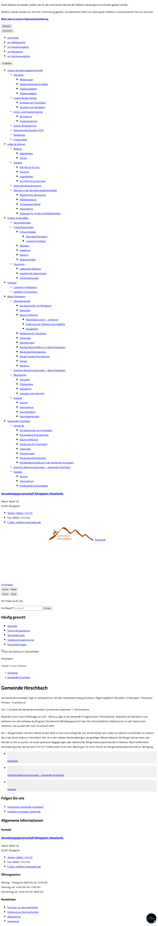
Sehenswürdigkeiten (30, 268)
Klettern (24, 255)
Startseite (12, 672)
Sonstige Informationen (32, 393)
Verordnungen (27, 342)
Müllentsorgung (28, 199)
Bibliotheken (26, 153)
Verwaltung (26, 116)
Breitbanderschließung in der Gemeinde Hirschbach (47, 462)
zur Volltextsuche (16, 42)
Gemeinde (19, 425)
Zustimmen (7, 31)
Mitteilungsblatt (28, 93)
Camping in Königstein (25, 287)
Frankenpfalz (20, 139)
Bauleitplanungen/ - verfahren (42, 319)
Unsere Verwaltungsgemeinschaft (25, 70)
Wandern (24, 245)
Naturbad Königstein (37, 236)
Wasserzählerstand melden (34, 84)
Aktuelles (18, 75)
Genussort (25, 310)
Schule (23, 158)
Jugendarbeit (26, 176)
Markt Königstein (16, 296)
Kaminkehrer (26, 208)
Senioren (24, 172)
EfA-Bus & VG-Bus (30, 167)
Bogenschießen (28, 259)
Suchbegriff (7, 608)
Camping (12, 282)
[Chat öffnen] (151, 918)
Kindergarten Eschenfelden (34, 485)
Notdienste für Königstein (33, 333)
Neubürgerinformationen (33, 352)
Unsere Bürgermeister (25, 98)
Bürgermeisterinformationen (35, 356)
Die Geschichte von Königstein (36, 305)
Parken (23, 361)
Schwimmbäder (28, 232)
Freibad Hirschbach (36, 241)
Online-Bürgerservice (25, 125)
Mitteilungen (26, 79)
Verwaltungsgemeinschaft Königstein (32, 493)
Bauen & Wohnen (29, 315)
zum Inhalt (13, 37)
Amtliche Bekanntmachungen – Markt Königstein (40, 370)
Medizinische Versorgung (33, 195)
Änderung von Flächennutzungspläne (45, 324)
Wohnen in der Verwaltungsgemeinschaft (35, 190)
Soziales (18, 162)
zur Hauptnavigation (18, 47)
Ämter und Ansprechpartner (28, 112)
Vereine (24, 402)
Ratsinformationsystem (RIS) (29, 130)
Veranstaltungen (22, 222)
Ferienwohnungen (29, 278)
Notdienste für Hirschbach (33, 444)
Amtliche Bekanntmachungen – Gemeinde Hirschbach (42, 467)
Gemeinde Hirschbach (18, 421)
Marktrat (24, 365)
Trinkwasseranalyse (30, 204)
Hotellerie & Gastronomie (33, 273)
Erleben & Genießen (17, 218)
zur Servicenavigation (18, 56)
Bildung (18, 148)
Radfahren (25, 250)
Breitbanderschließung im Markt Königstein (43, 347)
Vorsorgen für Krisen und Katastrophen (40, 213)
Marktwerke (20, 375)
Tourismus (19, 264)
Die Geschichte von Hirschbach (36, 430)
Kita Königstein (28, 412)
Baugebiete (32, 328)
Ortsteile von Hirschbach (33, 102)
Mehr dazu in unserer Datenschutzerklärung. (25, 19)
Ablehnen (6, 26)
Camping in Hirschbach (26, 292)
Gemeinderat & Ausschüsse (34, 435)
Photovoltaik (26, 384)
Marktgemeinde (22, 301)
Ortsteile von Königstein (32, 107)
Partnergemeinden (29, 416)
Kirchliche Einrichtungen (33, 181)
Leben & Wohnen (16, 144)
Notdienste (19, 135)
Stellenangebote (28, 88)
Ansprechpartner (28, 121)
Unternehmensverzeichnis (27, 185)
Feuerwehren (27, 407)
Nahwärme (25, 388)
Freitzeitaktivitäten (24, 227)
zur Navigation (15, 51)
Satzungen (25, 338)
